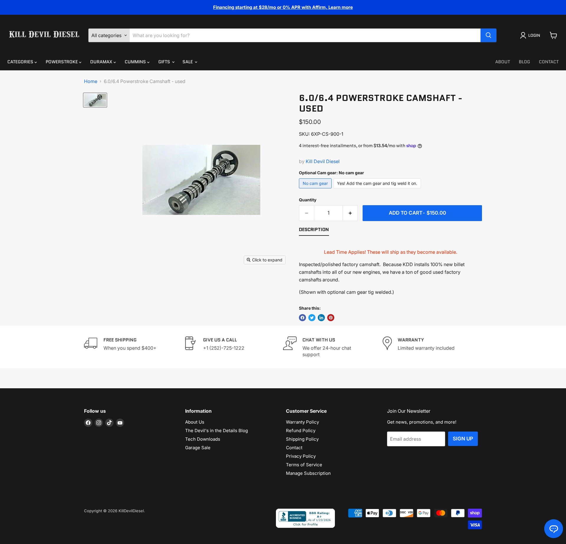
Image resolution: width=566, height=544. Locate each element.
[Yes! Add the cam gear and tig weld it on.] (377, 190)
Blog (524, 62)
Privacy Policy (301, 456)
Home (90, 81)
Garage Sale (197, 447)
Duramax (101, 62)
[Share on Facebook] (302, 317)
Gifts (164, 62)
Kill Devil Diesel (323, 161)
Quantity (307, 200)
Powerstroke (62, 62)
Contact (549, 62)
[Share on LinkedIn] (321, 317)
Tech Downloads (202, 439)
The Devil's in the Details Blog (216, 430)
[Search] (488, 35)
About (502, 62)
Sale (188, 62)
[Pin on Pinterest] (330, 317)
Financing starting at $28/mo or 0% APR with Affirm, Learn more (283, 7)
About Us (194, 422)
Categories (20, 62)
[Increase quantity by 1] (350, 213)
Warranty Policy (302, 422)
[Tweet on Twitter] (311, 317)
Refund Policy (300, 430)
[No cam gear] (316, 190)
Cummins (136, 62)
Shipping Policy (302, 439)
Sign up (463, 439)
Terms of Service (304, 464)
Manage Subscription (308, 473)
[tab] (314, 231)
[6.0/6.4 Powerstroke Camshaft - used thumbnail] (95, 100)
